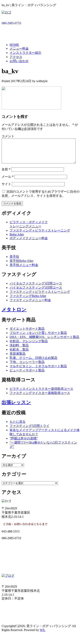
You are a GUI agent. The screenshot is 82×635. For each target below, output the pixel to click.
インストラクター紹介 (25, 52)
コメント (8, 136)
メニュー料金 (19, 48)
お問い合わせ (19, 61)
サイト (6, 184)
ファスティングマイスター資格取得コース (40, 393)
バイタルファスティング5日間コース (36, 287)
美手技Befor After (21, 260)
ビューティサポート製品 (27, 370)
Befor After (17, 234)
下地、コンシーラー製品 (27, 362)
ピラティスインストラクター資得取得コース (41, 388)
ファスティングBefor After (28, 296)
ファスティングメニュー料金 (30, 300)
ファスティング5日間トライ (29, 425)
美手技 (14, 256)
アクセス (16, 57)
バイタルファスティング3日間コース (36, 283)
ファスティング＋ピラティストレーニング (40, 230)
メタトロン (14, 309)
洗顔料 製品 (19, 345)
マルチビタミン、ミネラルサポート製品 (38, 366)
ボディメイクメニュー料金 (29, 238)
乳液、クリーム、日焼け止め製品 (33, 357)
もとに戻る (17, 421)
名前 (6, 169)
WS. (42, 630)
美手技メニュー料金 (24, 265)
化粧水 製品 (19, 349)
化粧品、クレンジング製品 (29, 341)
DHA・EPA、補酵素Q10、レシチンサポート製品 (44, 337)
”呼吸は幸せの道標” (24, 438)
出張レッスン (16, 402)
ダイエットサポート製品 (27, 328)
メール (8, 176)
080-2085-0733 (11, 23)
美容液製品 (17, 353)
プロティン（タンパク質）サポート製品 (38, 332)
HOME (14, 44)
